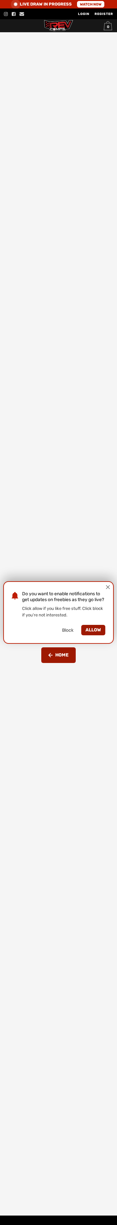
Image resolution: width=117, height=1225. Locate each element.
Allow (93, 630)
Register (104, 14)
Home (62, 655)
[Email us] (22, 14)
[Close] (108, 587)
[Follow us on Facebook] (14, 14)
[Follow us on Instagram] (6, 14)
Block (67, 630)
